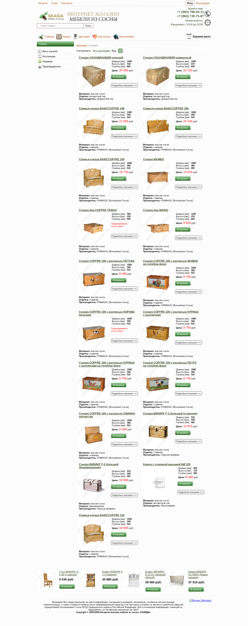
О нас (54, 3)
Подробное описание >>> (124, 85)
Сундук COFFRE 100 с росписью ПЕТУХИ (106, 261)
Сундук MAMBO (153, 159)
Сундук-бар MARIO (155, 210)
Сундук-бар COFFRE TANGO (98, 210)
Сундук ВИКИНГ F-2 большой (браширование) (98, 466)
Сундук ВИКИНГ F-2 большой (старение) (170, 413)
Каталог (43, 3)
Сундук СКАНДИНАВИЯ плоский (101, 57)
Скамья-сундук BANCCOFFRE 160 (166, 108)
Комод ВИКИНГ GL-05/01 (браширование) (198, 574)
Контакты (66, 3)
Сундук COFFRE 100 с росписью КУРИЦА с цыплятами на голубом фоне (107, 364)
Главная (49, 36)
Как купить (104, 36)
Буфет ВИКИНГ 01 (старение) (112, 573)
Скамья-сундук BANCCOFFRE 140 (102, 108)
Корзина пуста (201, 36)
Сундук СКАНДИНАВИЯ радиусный (167, 57)
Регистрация (203, 3)
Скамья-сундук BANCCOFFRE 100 (102, 159)
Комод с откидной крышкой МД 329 (166, 464)
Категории (81, 45)
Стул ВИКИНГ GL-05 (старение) (69, 573)
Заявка (66, 36)
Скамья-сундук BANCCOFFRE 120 (102, 515)
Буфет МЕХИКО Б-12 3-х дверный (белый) (155, 574)
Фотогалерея (126, 36)
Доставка (84, 36)
